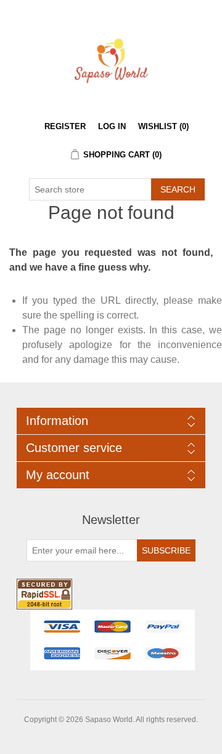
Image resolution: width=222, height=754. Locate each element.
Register (65, 126)
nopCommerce (132, 734)
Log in (112, 126)
